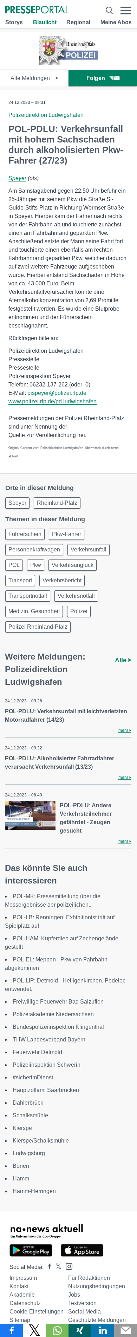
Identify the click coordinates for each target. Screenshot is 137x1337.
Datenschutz (25, 1303)
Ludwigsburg (29, 1153)
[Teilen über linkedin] (102, 1330)
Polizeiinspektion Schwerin (46, 1065)
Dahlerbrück (28, 1103)
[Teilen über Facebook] (11, 1330)
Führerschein (24, 534)
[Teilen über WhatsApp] (57, 1330)
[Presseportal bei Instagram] (66, 1266)
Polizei (78, 611)
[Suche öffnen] (109, 10)
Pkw (35, 565)
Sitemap (19, 1320)
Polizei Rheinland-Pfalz (37, 627)
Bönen (21, 1166)
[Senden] (125, 1330)
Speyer (17, 178)
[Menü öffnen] (126, 10)
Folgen (95, 78)
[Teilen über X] (34, 1330)
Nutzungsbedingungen (96, 1286)
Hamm (21, 1179)
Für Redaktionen (89, 1278)
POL (14, 565)
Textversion (82, 1303)
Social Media (84, 1312)
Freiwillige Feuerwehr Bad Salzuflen (58, 1002)
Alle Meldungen (31, 78)
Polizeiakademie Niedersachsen (53, 1014)
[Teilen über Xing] (79, 1330)
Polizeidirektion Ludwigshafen (46, 115)
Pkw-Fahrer (66, 534)
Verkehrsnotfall (76, 596)
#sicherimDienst (33, 1077)
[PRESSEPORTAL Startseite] (36, 10)
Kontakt (18, 1286)
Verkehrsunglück (72, 565)
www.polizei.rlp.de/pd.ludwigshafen (52, 401)
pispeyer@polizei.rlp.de (56, 393)
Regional (78, 22)
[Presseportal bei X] (56, 1267)
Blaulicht (45, 22)
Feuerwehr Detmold (37, 1052)
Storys (14, 22)
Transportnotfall (27, 596)
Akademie (22, 1295)
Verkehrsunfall (88, 549)
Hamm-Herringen (34, 1191)
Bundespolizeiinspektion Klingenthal (58, 1027)
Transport (20, 580)
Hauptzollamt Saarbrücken (46, 1090)
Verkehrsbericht (62, 580)
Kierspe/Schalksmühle (41, 1141)
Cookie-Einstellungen (36, 1312)
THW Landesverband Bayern (49, 1040)
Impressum (23, 1278)
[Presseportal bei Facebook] (47, 1267)
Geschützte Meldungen (97, 1320)
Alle (121, 660)
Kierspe (22, 1128)
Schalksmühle (30, 1115)
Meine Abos (116, 22)
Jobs (74, 1295)
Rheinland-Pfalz (57, 503)
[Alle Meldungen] (68, 63)
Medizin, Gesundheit (34, 611)
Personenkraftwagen (34, 549)
